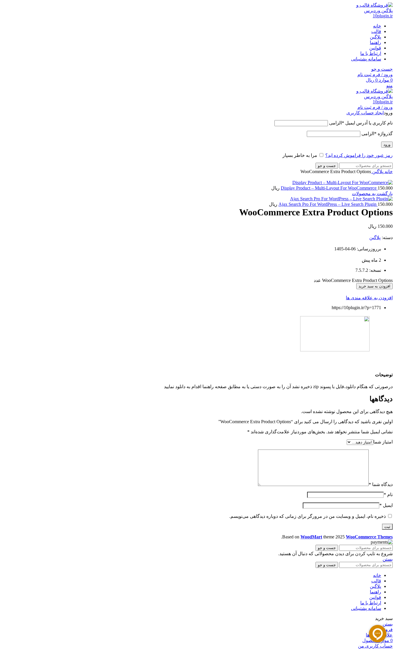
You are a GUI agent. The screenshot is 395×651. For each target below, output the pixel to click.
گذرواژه (377, 133)
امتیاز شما (383, 441)
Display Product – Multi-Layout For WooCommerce (329, 188)
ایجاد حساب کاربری (365, 112)
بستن (388, 559)
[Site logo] (371, 15)
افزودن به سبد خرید (374, 286)
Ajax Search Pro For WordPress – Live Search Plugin (328, 204)
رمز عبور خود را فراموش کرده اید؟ (359, 155)
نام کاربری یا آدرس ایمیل (361, 122)
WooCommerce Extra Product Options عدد (353, 280)
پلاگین (377, 171)
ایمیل (386, 505)
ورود (386, 144)
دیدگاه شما (381, 484)
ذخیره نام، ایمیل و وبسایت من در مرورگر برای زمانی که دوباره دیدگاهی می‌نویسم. (307, 516)
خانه (388, 171)
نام (388, 494)
